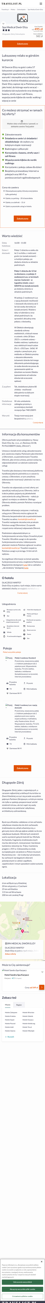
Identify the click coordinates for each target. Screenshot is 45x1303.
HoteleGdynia (10, 1031)
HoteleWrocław (28, 1012)
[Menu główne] (40, 4)
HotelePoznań (10, 1023)
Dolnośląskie (21, 9)
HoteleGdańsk (27, 1016)
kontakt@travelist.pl (27, 519)
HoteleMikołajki (28, 1031)
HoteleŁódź (9, 1027)
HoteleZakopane (11, 1012)
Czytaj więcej (38, 423)
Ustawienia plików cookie (22, 1296)
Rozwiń (11, 1037)
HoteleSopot (9, 1020)
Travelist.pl (5, 9)
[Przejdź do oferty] (41, 987)
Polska (13, 9)
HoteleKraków (10, 1016)
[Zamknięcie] (41, 1261)
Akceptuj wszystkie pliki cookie (22, 1289)
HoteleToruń (27, 1027)
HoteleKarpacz (28, 1020)
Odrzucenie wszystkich (22, 1282)
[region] (22, 18)
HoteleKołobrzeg (28, 1023)
